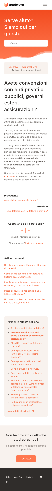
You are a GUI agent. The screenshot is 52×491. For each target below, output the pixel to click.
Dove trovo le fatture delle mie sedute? (26, 375)
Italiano (30, 477)
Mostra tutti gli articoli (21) (21, 411)
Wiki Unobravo (29, 67)
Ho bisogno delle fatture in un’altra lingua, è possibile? (24, 396)
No (29, 230)
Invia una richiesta (34, 243)
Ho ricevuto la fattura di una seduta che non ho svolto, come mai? (24, 301)
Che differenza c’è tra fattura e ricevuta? (27, 211)
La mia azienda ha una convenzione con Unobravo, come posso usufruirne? (24, 284)
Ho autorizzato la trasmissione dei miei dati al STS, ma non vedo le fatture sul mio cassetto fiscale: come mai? (28, 385)
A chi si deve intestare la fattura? (21, 200)
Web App (18, 477)
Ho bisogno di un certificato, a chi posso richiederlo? (25, 267)
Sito (8, 477)
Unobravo (14, 67)
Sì (22, 230)
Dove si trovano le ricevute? (25, 368)
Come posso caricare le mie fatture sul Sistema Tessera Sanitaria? (23, 275)
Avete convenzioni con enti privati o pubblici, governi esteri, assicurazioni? (27, 335)
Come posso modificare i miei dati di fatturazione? (26, 363)
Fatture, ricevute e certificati (26, 70)
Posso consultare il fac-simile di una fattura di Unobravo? (22, 292)
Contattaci (26, 458)
